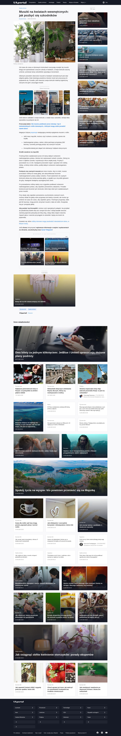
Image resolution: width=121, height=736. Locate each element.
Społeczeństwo (42, 2)
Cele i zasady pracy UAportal (51, 733)
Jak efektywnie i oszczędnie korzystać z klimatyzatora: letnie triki (60, 524)
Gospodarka (32, 2)
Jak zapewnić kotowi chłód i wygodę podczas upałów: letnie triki (28, 688)
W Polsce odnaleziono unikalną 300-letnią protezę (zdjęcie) (58, 407)
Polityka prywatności (70, 733)
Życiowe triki (23, 309)
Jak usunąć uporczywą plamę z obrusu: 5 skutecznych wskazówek (26, 540)
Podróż (58, 2)
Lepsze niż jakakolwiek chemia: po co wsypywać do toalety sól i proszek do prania (59, 540)
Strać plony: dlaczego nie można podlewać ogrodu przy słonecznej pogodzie (91, 556)
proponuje (34, 132)
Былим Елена (22, 18)
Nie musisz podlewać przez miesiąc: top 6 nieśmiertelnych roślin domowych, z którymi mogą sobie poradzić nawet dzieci (42, 126)
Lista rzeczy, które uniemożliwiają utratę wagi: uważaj (92, 540)
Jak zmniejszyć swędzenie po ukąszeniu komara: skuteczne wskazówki (90, 689)
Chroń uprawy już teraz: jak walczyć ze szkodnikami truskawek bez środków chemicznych (60, 689)
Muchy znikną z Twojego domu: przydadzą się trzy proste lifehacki (92, 423)
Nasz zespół (38, 733)
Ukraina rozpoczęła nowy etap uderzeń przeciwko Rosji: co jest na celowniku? (92, 391)
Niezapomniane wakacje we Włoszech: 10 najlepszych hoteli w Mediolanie (58, 423)
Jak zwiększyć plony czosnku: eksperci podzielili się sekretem (26, 556)
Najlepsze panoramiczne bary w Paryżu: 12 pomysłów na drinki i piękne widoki (26, 391)
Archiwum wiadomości (27, 733)
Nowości (30, 313)
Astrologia (51, 2)
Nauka (65, 2)
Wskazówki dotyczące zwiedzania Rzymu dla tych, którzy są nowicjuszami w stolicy (59, 391)
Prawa (61, 733)
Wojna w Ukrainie (73, 2)
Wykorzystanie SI (82, 733)
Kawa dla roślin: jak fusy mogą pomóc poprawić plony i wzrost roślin (26, 525)
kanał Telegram (46, 230)
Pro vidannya (17, 733)
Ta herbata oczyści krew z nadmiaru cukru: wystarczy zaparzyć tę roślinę (59, 556)
